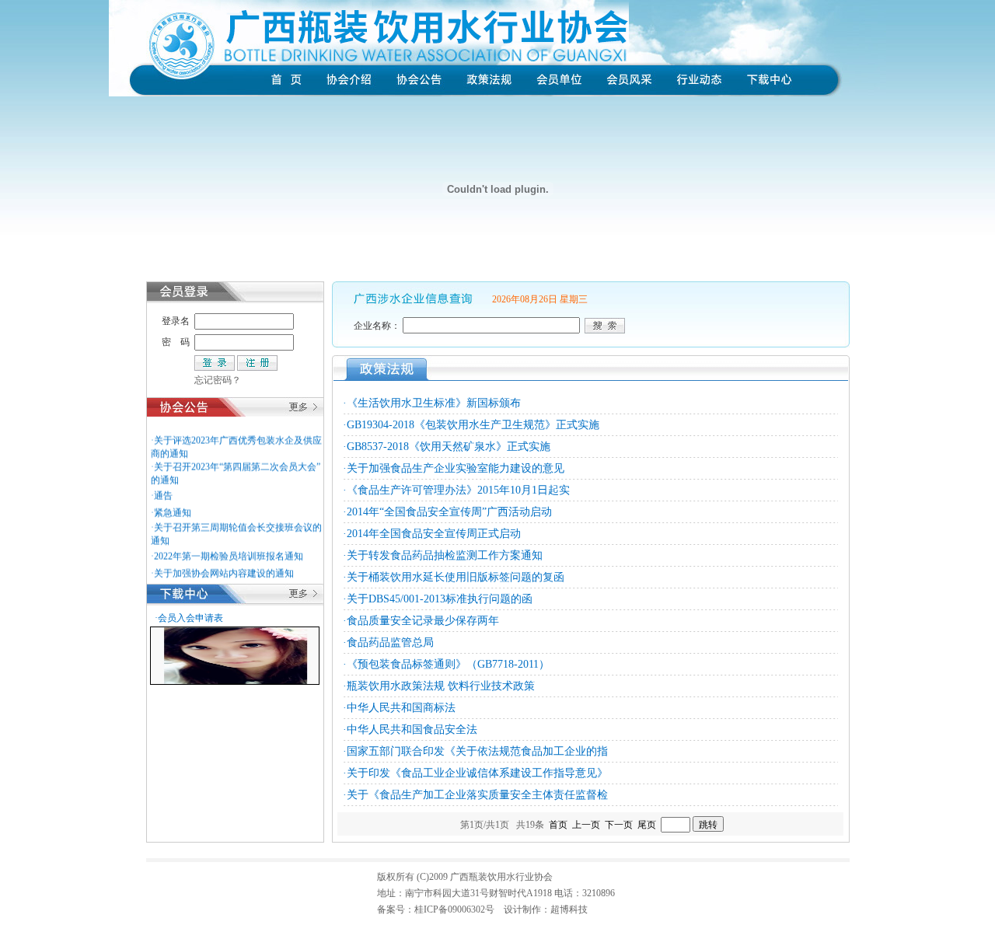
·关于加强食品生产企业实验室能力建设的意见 (453, 468)
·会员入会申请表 (189, 618)
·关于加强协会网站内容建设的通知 (222, 567)
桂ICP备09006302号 (454, 909)
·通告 (162, 489)
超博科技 (569, 909)
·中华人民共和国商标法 (399, 708)
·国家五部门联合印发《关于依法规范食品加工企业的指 (475, 751)
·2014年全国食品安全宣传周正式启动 (432, 533)
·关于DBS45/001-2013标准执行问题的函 (437, 599)
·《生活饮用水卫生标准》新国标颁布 (432, 403)
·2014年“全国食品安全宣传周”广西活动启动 (447, 512)
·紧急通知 (171, 506)
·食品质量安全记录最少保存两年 (421, 621)
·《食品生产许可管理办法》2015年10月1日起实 (456, 490)
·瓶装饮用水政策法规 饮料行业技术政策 (439, 686)
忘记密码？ (217, 380)
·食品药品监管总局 (388, 642)
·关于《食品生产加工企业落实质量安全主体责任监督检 (475, 795)
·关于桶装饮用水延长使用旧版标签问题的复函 (453, 577)
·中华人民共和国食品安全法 (410, 729)
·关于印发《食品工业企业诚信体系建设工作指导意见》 (475, 773)
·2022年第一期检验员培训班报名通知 (227, 550)
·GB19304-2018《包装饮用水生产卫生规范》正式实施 (471, 425)
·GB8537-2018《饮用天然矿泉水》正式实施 (446, 446)
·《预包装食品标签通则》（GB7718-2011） (446, 664)
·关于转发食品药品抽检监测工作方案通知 (443, 555)
